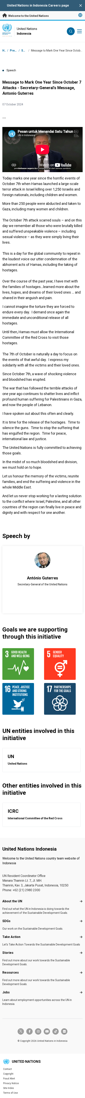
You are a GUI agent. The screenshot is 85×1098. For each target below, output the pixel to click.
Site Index (8, 1088)
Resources (10, 972)
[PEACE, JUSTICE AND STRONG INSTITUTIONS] (21, 699)
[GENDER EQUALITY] (63, 664)
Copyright (8, 1073)
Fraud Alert (9, 1078)
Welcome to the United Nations (28, 15)
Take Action (11, 937)
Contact (7, 1069)
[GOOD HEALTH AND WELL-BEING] (21, 664)
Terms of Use (10, 1092)
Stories (7, 953)
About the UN (12, 901)
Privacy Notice (11, 1083)
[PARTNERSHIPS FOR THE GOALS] (63, 699)
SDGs (6, 921)
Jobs (6, 992)
